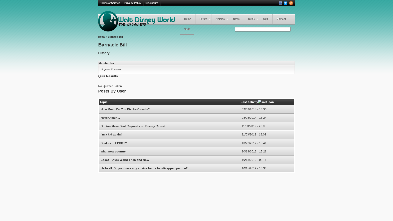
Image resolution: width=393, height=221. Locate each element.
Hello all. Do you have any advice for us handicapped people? (144, 168)
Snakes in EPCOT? (114, 143)
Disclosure (152, 3)
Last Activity (249, 102)
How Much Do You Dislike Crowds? (125, 109)
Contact (281, 19)
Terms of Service (110, 3)
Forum (203, 19)
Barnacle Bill (115, 37)
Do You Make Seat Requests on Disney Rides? (133, 126)
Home (187, 19)
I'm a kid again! (111, 134)
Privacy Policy (132, 3)
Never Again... (110, 117)
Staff (187, 29)
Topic (103, 102)
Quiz (265, 19)
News (236, 19)
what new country (113, 151)
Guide (251, 19)
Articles (220, 19)
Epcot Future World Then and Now (125, 159)
